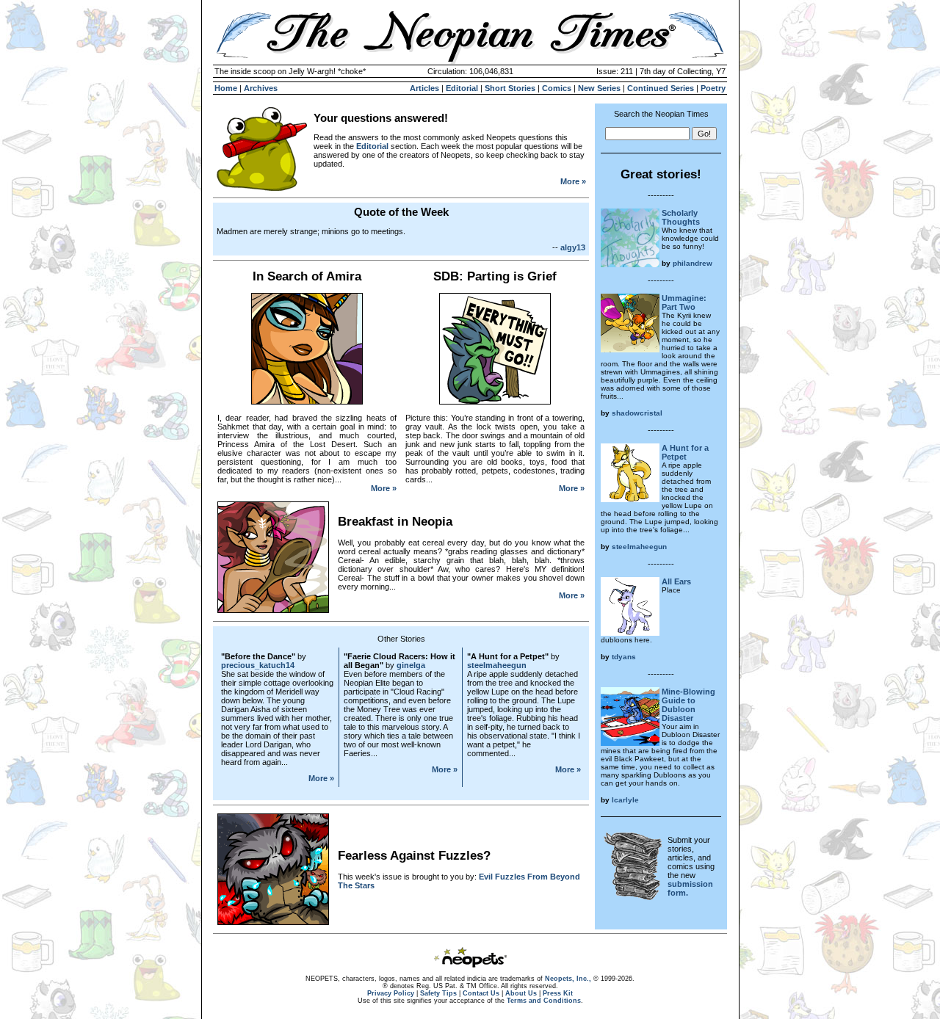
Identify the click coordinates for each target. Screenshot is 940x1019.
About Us (521, 993)
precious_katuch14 (257, 665)
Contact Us (481, 993)
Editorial (462, 88)
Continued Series (660, 88)
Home (225, 88)
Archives (261, 88)
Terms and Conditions (544, 1000)
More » (573, 181)
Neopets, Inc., (568, 978)
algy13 (572, 247)
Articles (424, 88)
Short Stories (510, 88)
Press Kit (558, 993)
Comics (556, 88)
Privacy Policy (390, 993)
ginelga (411, 665)
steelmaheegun (497, 665)
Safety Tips (438, 993)
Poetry (713, 88)
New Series (599, 88)
